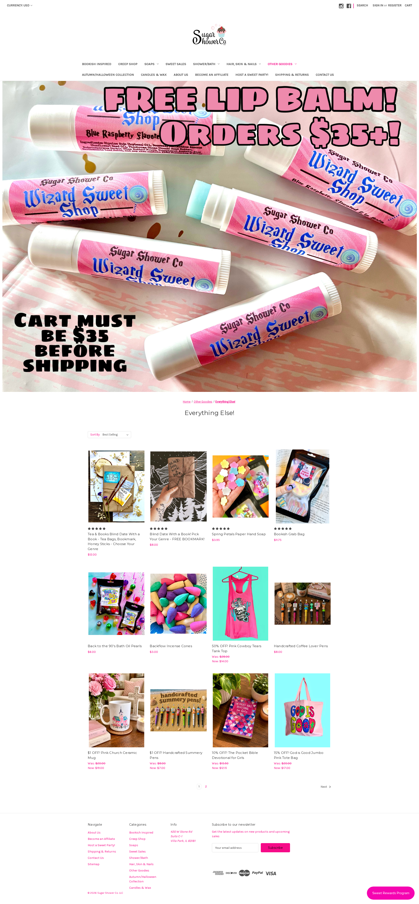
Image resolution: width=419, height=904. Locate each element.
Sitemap (94, 864)
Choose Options (116, 494)
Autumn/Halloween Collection (108, 75)
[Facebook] (349, 6)
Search (362, 5)
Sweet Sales (176, 64)
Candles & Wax (154, 75)
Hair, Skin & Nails (242, 64)
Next (324, 787)
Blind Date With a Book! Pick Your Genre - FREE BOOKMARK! (177, 536)
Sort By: (95, 434)
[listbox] (116, 434)
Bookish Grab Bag (289, 534)
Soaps (149, 64)
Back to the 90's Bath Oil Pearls (115, 646)
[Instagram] (341, 6)
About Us (181, 75)
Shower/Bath (204, 64)
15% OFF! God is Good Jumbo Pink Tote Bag (299, 755)
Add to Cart (240, 494)
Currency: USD (18, 5)
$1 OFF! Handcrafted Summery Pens (176, 755)
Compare (115, 486)
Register (395, 5)
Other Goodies (280, 64)
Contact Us (325, 75)
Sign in (378, 5)
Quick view (113, 478)
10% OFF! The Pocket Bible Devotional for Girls (235, 755)
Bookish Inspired (96, 64)
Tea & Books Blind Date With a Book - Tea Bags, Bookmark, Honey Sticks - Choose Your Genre (114, 541)
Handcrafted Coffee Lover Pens (301, 646)
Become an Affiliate (211, 75)
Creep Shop (127, 64)
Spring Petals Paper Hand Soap (239, 534)
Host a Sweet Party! (251, 75)
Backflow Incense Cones (171, 646)
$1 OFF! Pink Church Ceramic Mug (112, 755)
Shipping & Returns (292, 75)
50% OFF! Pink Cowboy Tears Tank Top (236, 648)
